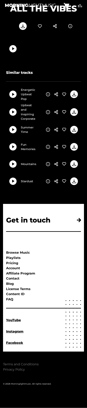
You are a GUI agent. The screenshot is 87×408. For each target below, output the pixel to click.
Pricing (12, 263)
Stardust (27, 181)
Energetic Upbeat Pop (28, 94)
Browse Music (18, 252)
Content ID (15, 294)
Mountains (28, 164)
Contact (12, 278)
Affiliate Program (20, 273)
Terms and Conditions (21, 364)
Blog (10, 284)
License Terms (18, 289)
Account (13, 268)
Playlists (13, 258)
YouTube (13, 320)
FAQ (9, 299)
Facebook (14, 343)
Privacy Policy (14, 369)
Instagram (14, 331)
